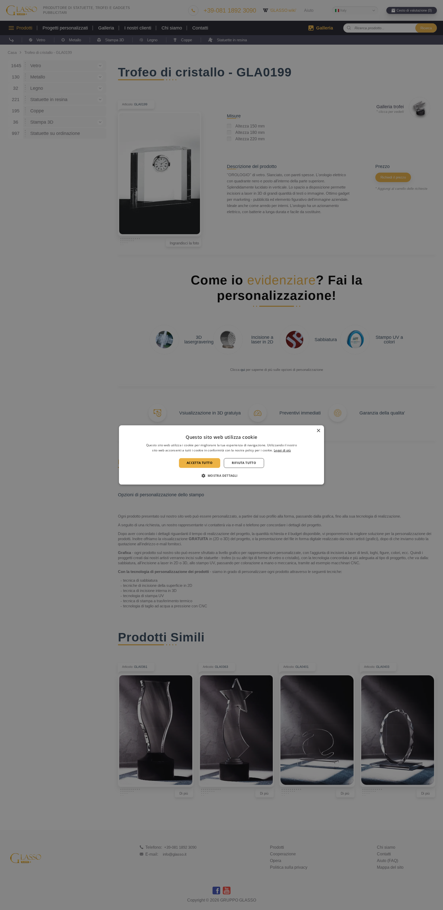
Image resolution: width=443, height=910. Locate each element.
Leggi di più (282, 450)
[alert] (221, 455)
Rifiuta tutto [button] (244, 463)
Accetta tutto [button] (200, 463)
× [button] (318, 431)
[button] (221, 475)
